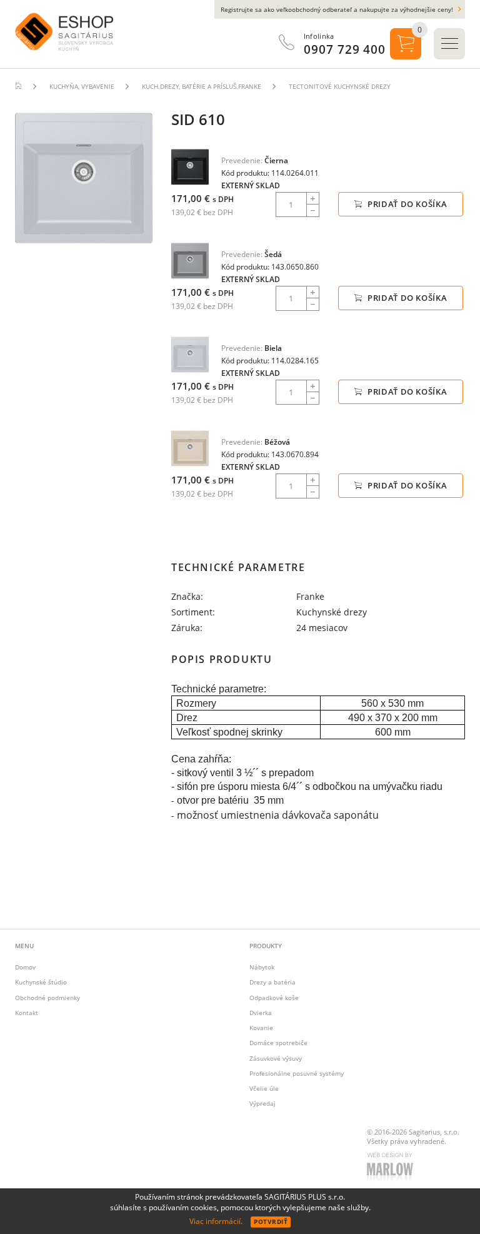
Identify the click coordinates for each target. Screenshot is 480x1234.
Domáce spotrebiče (278, 1042)
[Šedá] (190, 260)
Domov (25, 967)
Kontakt (26, 1012)
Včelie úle (264, 1088)
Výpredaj (262, 1103)
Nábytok (261, 967)
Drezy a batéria (272, 982)
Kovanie (261, 1027)
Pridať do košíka (406, 204)
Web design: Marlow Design (392, 1168)
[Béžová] (190, 448)
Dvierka (260, 1012)
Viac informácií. (215, 1221)
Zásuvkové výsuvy (275, 1058)
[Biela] (190, 354)
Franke (310, 596)
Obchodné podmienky (47, 997)
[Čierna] (190, 166)
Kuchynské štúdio (41, 982)
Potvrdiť (271, 1221)
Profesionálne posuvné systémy (296, 1073)
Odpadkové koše (274, 997)
